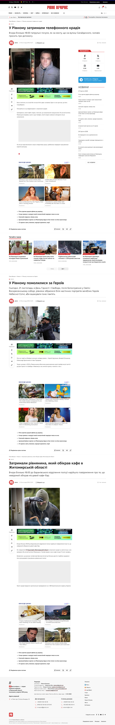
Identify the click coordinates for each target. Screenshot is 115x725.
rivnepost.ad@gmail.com (52, 690)
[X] (12, 7)
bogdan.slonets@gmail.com (58, 687)
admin (16, 42)
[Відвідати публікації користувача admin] (11, 42)
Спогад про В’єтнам (23, 17)
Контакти (105, 2)
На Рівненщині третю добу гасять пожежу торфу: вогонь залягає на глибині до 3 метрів (44, 258)
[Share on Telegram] (12, 106)
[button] (99, 7)
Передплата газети (95, 2)
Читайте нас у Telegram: (91, 79)
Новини (12, 279)
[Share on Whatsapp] (12, 102)
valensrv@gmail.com (58, 685)
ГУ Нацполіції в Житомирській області (37, 550)
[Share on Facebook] (12, 94)
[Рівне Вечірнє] (11, 715)
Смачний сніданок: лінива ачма (28, 217)
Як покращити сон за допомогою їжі (87, 135)
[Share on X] (12, 98)
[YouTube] (15, 7)
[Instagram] (84, 68)
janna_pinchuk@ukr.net (61, 688)
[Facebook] (84, 58)
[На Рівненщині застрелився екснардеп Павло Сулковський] (20, 247)
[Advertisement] (44, 131)
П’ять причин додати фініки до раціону (30, 211)
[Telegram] (21, 7)
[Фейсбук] (9, 7)
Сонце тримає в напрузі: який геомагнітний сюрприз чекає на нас (39, 214)
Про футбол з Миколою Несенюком (98, 17)
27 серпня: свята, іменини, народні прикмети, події (34, 222)
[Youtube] (98, 68)
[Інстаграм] (18, 7)
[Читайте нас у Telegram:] (81, 79)
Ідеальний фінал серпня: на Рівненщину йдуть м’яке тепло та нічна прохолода (43, 219)
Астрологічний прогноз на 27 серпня (88, 126)
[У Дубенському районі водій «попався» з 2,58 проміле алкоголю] (69, 247)
